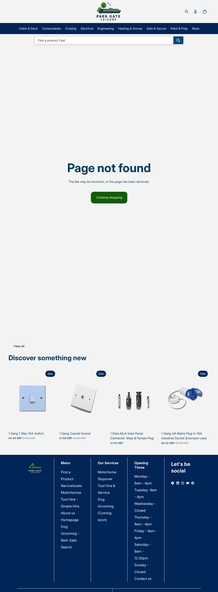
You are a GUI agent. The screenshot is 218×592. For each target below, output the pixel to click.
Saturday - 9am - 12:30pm (142, 551)
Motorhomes (71, 492)
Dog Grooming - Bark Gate (70, 533)
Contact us (142, 578)
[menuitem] (195, 28)
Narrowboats (71, 486)
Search (66, 547)
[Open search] (186, 11)
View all (19, 346)
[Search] (178, 40)
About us (68, 513)
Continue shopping (109, 197)
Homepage (70, 520)
